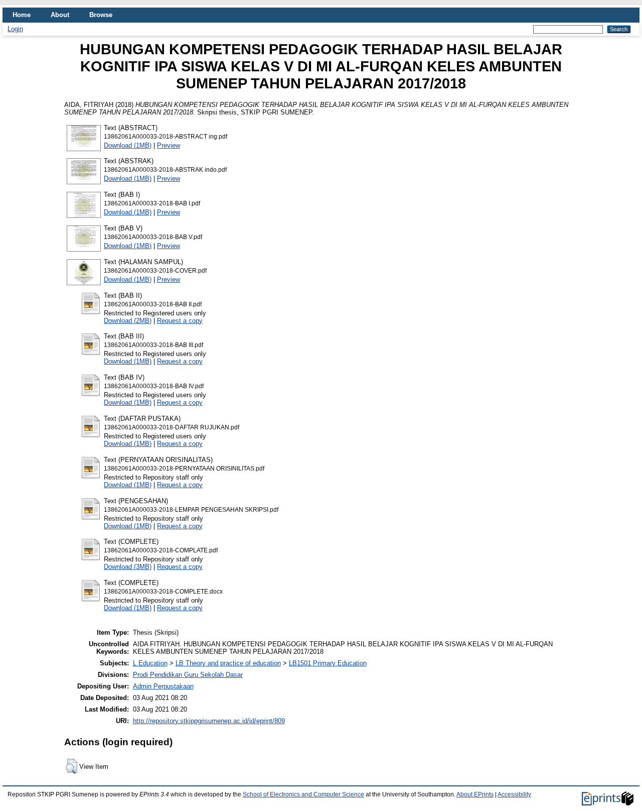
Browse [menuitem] (100, 15)
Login (15, 29)
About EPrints (475, 794)
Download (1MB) (127, 145)
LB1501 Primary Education (328, 663)
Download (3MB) (127, 566)
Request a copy (180, 320)
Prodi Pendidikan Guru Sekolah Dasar (188, 674)
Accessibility (514, 794)
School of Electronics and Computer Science (303, 794)
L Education (150, 663)
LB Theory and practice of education (228, 663)
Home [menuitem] (22, 15)
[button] (71, 766)
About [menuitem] (60, 15)
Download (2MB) (127, 320)
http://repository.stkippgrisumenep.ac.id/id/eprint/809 (209, 721)
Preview (168, 145)
